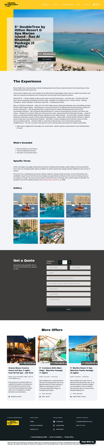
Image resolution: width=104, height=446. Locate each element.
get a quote (46, 59)
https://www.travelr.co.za (52, 180)
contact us (34, 429)
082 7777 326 (80, 425)
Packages (45, 4)
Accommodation (67, 4)
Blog (78, 4)
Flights (55, 4)
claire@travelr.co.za (84, 421)
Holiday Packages (36, 425)
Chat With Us (88, 442)
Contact (87, 4)
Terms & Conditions (56, 437)
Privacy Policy (69, 437)
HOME (32, 421)
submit (68, 309)
